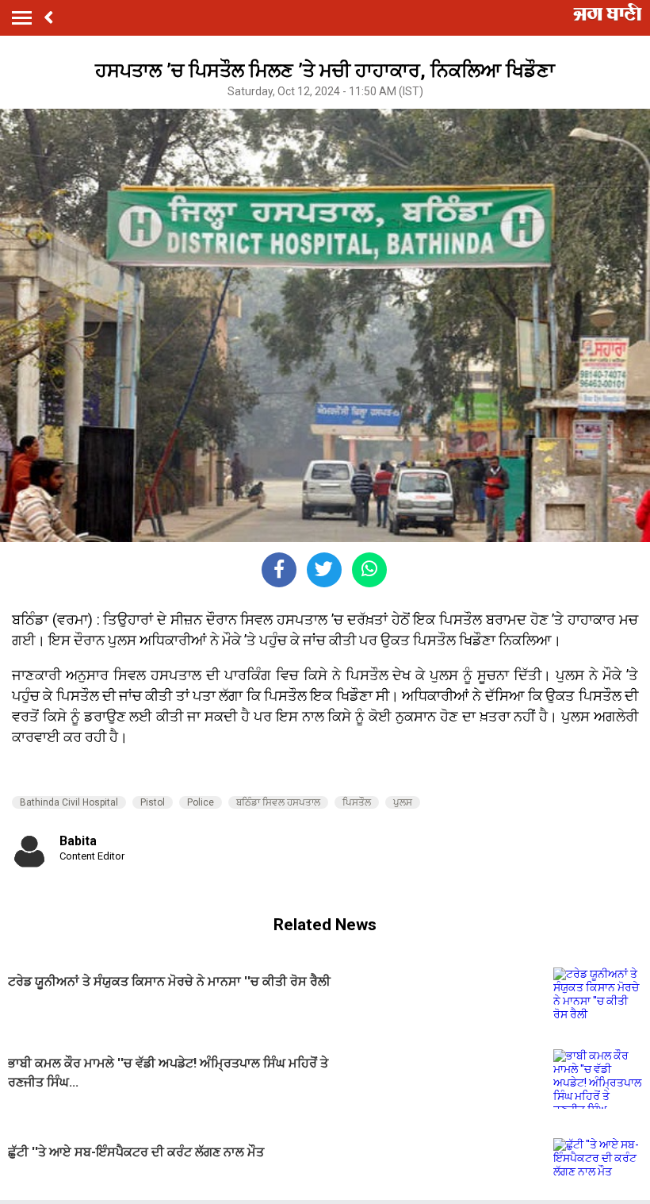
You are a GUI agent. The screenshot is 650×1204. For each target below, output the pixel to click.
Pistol (152, 802)
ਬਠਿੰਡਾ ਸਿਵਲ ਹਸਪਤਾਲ (278, 802)
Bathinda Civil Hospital (69, 802)
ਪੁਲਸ (402, 802)
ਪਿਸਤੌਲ (356, 802)
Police (200, 802)
